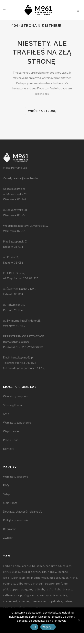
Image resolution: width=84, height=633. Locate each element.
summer (24, 601)
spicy (63, 595)
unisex (68, 601)
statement (10, 601)
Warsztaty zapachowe (17, 422)
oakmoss (9, 583)
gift (44, 571)
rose (69, 589)
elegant (27, 571)
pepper (50, 583)
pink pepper (11, 589)
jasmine (24, 577)
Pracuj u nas (10, 440)
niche (73, 577)
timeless (36, 601)
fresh (36, 571)
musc (65, 577)
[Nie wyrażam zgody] (79, 620)
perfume (62, 583)
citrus (7, 571)
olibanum (23, 583)
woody (27, 607)
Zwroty (7, 537)
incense (63, 571)
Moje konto (10, 502)
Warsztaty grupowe (15, 396)
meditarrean (39, 577)
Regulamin (9, 529)
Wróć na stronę (42, 111)
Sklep (6, 494)
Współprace (11, 431)
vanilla (7, 607)
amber (7, 566)
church (67, 566)
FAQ (6, 413)
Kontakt (8, 448)
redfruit (39, 589)
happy (52, 571)
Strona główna (12, 405)
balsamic (38, 566)
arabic (26, 566)
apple (17, 566)
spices (54, 595)
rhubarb (59, 589)
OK (34, 627)
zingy (36, 607)
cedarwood (53, 566)
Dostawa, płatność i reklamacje (22, 511)
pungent (26, 589)
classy (16, 571)
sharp (18, 595)
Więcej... (48, 627)
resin (49, 589)
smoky (44, 595)
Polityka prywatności (16, 520)
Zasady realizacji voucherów (20, 178)
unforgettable (52, 601)
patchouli (37, 583)
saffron (8, 595)
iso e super (10, 577)
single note (31, 595)
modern (55, 577)
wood (17, 607)
